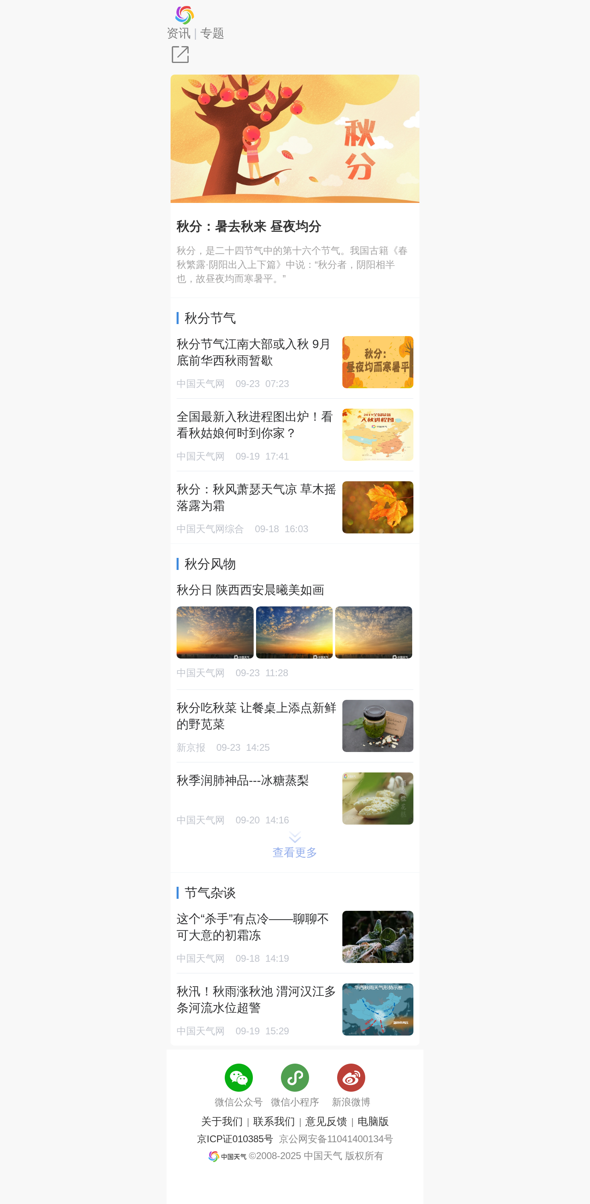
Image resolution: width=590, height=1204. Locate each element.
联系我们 (274, 1121)
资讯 (179, 33)
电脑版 (373, 1121)
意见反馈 (326, 1121)
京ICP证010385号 (235, 1138)
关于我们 (222, 1121)
